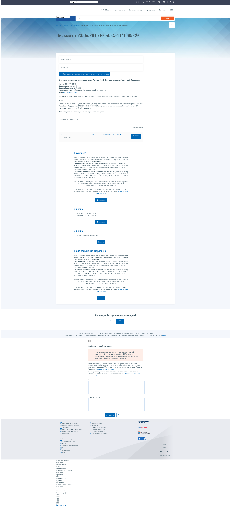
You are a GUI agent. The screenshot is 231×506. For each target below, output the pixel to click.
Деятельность (120, 10)
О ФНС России (106, 10)
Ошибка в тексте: (94, 397)
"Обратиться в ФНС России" (105, 370)
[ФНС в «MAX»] (173, 2)
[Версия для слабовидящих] (138, 2)
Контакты (162, 10)
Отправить (110, 415)
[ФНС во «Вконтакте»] (164, 2)
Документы (151, 10)
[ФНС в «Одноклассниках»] (167, 2)
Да (120, 321)
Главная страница (62, 25)
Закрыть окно (61, 505)
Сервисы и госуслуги (136, 10)
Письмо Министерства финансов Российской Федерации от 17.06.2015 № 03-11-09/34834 (92, 135)
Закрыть (101, 242)
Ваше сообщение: (94, 380)
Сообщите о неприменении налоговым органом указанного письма (85, 74)
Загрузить (136, 136)
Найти (167, 18)
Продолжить (101, 200)
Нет (110, 321)
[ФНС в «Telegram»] (170, 2)
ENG (171, 10)
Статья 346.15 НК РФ (70, 92)
